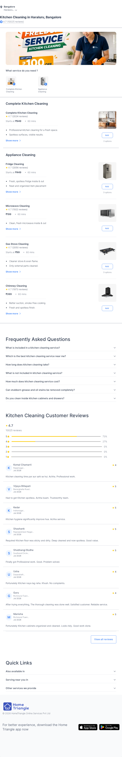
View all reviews (103, 639)
